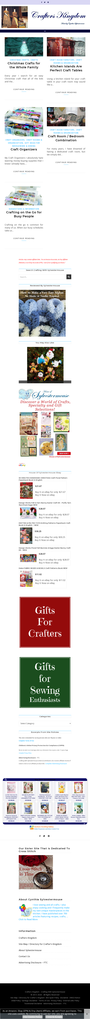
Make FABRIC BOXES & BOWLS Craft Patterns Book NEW (43, 568)
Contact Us (24, 956)
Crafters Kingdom (28, 937)
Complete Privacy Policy (25, 753)
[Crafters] (45, 622)
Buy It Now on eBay (45, 494)
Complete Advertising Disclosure (56, 764)
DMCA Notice (74, 997)
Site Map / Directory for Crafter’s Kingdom (40, 944)
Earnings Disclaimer (30, 1000)
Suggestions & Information (24, 209)
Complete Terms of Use (26, 741)
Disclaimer (64, 997)
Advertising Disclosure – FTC (33, 962)
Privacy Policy (56, 1000)
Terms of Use (44, 1000)
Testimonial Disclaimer (33, 1003)
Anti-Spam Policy (52, 997)
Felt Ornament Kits (25, 382)
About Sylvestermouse (30, 950)
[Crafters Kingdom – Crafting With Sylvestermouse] (45, 17)
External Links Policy (71, 1000)
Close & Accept (54, 1016)
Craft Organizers (15, 140)
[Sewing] (45, 683)
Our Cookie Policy (32, 1016)
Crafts (34, 60)
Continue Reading (23, 89)
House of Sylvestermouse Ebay (45, 472)
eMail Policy (16, 1000)
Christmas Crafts (19, 60)
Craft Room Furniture (62, 60)
